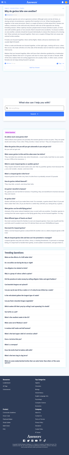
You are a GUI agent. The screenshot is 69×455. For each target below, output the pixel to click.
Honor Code (6, 416)
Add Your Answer (34, 67)
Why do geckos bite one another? (21, 11)
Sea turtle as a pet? (11, 312)
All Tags (5, 386)
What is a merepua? (11, 345)
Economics (38, 406)
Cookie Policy (39, 429)
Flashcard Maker (7, 419)
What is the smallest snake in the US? (17, 317)
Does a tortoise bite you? (13, 339)
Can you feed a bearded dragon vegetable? (19, 301)
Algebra (37, 383)
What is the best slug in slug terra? (16, 356)
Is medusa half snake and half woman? (17, 328)
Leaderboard (6, 383)
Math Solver (6, 426)
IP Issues (37, 432)
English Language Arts (41, 396)
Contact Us (38, 416)
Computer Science (40, 403)
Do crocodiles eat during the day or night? (19, 263)
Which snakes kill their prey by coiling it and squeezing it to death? (27, 306)
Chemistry (38, 386)
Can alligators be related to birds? (16, 268)
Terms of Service (40, 419)
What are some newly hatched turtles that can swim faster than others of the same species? (32, 362)
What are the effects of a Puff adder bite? (18, 257)
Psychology (38, 399)
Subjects (7, 8)
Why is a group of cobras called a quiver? (18, 274)
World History (39, 393)
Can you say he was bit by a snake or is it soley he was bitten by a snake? (29, 290)
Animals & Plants (14, 8)
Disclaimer (38, 426)
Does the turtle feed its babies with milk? (18, 350)
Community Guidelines (9, 412)
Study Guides (7, 422)
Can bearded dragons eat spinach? (16, 285)
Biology (37, 389)
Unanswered (6, 389)
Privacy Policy (39, 422)
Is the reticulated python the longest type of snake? (22, 295)
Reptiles (22, 8)
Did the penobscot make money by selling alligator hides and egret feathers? (30, 279)
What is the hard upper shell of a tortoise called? (21, 334)
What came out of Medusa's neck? (16, 323)
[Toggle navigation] (2, 2)
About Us (38, 412)
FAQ (4, 429)
